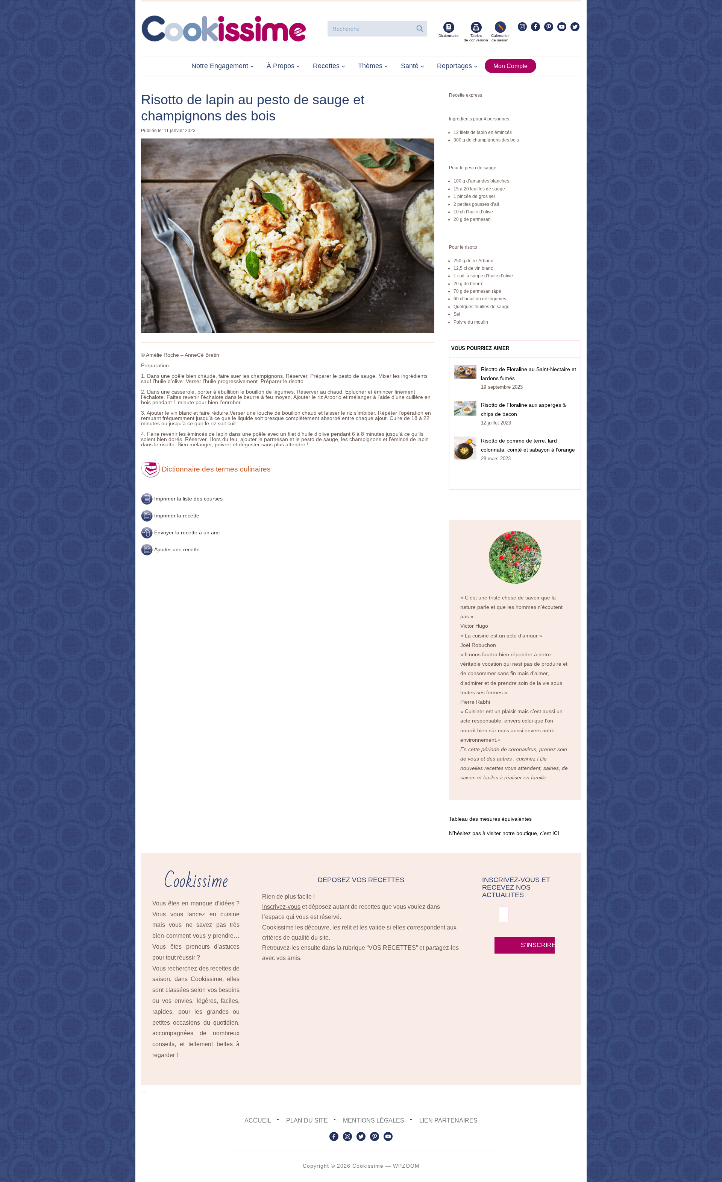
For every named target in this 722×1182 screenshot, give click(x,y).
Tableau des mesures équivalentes (490, 819)
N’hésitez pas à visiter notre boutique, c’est (504, 833)
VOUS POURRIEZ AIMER (480, 348)
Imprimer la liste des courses (188, 499)
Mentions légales (373, 1120)
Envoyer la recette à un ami (187, 532)
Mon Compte (510, 66)
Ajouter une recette (177, 549)
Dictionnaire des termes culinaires (216, 469)
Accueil (257, 1120)
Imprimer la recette (176, 516)
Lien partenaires (448, 1120)
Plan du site (307, 1120)
